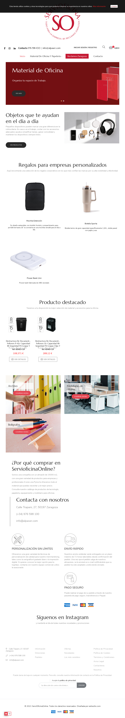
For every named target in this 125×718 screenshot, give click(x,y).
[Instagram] (9, 48)
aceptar (114, 6)
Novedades (69, 653)
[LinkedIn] (15, 48)
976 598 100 (34, 48)
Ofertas (67, 649)
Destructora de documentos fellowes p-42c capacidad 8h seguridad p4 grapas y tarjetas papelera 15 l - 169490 (18, 344)
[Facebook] (4, 48)
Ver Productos (16, 145)
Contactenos (99, 666)
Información (40, 649)
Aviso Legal (99, 661)
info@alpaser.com (51, 48)
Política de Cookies (102, 653)
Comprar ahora (22, 393)
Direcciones (40, 653)
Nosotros (97, 670)
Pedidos (38, 657)
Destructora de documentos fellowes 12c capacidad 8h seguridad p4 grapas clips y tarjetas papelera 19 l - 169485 (48, 344)
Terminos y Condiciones (104, 657)
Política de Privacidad (103, 649)
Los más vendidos (72, 657)
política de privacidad (68, 680)
